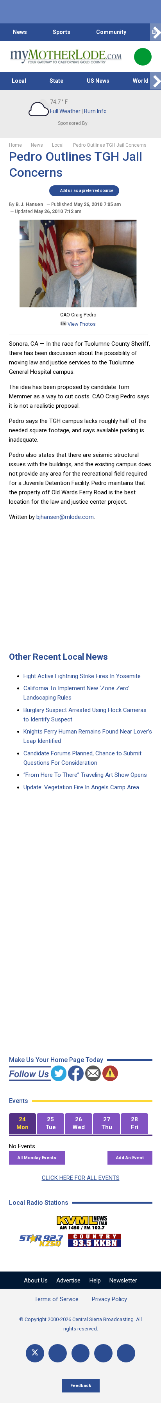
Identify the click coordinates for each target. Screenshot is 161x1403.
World (140, 81)
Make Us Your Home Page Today (56, 1060)
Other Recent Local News (58, 657)
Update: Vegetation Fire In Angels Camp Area (81, 787)
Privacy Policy (109, 1299)
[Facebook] (57, 1353)
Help (95, 1280)
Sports (61, 32)
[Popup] (143, 57)
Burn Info (95, 111)
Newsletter (123, 1280)
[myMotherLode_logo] (65, 56)
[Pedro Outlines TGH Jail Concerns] (78, 305)
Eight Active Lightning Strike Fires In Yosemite (82, 676)
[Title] (126, 1353)
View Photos (81, 324)
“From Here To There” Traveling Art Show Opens (85, 774)
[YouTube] (81, 1353)
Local (19, 81)
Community (111, 32)
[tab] (22, 1124)
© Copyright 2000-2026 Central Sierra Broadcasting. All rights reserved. (80, 1324)
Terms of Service (56, 1299)
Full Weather (65, 111)
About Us (36, 1280)
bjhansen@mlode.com (65, 516)
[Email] (103, 1353)
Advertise (68, 1280)
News (20, 32)
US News (98, 81)
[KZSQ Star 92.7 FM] (38, 1238)
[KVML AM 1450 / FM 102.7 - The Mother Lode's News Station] (82, 1220)
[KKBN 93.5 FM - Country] (94, 1238)
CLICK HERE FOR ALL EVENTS (81, 1177)
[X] (35, 1353)
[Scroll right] (155, 32)
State (56, 81)
